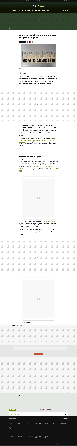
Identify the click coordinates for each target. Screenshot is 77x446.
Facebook (61, 10)
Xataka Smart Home (11, 428)
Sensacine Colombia (28, 438)
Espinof (28, 424)
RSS (52, 409)
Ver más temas (12, 409)
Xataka (10, 423)
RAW (30, 406)
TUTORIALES (37, 10)
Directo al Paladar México (38, 437)
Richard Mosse (39, 140)
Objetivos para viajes (40, 391)
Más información (46, 444)
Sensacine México (30, 436)
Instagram (65, 10)
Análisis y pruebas (12, 399)
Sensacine (28, 423)
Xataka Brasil (11, 437)
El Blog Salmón (63, 423)
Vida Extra (19, 424)
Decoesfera (54, 424)
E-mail (32, 42)
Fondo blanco (27, 391)
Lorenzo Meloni (31, 140)
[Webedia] (12, 418)
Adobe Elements (22, 406)
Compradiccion (54, 426)
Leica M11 (58, 391)
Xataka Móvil (11, 424)
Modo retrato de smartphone (50, 391)
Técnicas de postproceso (22, 401)
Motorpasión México (46, 437)
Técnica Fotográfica (33, 404)
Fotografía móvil (12, 401)
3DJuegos (19, 423)
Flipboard (63, 10)
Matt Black (53, 138)
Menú (12, 6)
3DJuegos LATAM (21, 436)
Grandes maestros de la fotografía (13, 406)
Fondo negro (33, 391)
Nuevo (64, 6)
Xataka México (11, 436)
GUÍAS (43, 10)
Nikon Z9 (63, 391)
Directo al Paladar (38, 423)
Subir (65, 418)
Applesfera (11, 426)
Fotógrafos (25, 325)
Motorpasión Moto (47, 424)
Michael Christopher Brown (48, 221)
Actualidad (31, 401)
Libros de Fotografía (12, 404)
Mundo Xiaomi (11, 429)
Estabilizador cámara (20, 391)
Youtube (67, 10)
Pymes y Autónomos (63, 425)
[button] (25, 72)
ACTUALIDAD (14, 10)
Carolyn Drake (23, 140)
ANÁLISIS (21, 10)
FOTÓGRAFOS (49, 10)
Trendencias (54, 423)
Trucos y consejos (23, 399)
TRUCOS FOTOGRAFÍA (29, 10)
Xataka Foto (38, 5)
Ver (39, 353)
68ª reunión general (39, 76)
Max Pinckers (47, 140)
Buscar (66, 414)
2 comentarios (23, 42)
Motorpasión (46, 423)
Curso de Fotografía (23, 404)
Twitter (29, 42)
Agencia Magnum (32, 325)
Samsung (19, 28)
